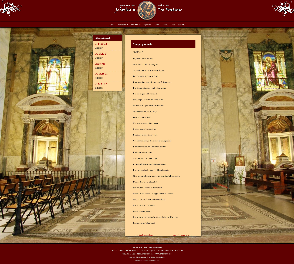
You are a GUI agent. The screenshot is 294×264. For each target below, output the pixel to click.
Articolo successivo (182, 235)
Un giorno (100, 63)
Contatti (181, 24)
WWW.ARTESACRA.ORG (163, 254)
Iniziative (134, 24)
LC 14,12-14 (101, 53)
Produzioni (122, 24)
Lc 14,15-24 (101, 43)
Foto (173, 24)
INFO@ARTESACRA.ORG (145, 254)
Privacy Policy (151, 257)
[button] (123, 24)
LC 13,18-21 (101, 73)
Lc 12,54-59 (101, 83)
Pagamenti (147, 24)
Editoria (165, 24)
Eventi (156, 24)
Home (112, 24)
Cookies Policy (160, 257)
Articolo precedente (144, 235)
